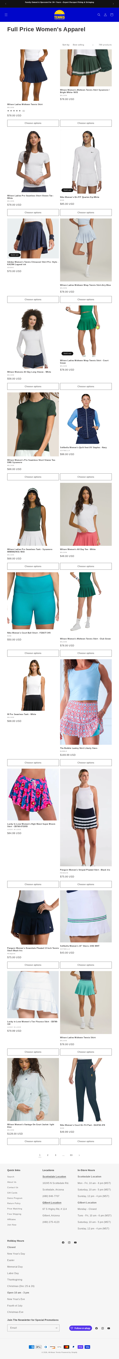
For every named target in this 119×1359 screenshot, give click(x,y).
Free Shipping (14, 1214)
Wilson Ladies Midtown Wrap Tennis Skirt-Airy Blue (85, 285)
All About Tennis (54, 1352)
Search (10, 1177)
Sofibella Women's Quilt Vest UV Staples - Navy (83, 447)
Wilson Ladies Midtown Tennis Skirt (25, 104)
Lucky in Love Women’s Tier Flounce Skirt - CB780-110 (32, 1023)
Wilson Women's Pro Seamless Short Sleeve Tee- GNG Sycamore (31, 461)
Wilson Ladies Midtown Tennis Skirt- (78, 1037)
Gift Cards (12, 1193)
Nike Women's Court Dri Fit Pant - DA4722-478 (82, 1125)
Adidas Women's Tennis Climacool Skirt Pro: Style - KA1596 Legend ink (32, 263)
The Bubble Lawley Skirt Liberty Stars (78, 748)
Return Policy (14, 1203)
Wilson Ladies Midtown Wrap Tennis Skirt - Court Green (84, 361)
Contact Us (12, 1187)
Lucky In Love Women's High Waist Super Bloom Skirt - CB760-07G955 (31, 825)
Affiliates (11, 1219)
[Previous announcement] (5, 4)
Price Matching (14, 1209)
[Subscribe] (56, 1328)
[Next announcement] (113, 4)
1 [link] (40, 1155)
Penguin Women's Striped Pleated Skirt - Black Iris (85, 870)
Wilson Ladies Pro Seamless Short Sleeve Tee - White (30, 197)
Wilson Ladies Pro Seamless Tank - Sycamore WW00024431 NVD (29, 550)
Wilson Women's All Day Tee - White (77, 549)
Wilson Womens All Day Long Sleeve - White (29, 372)
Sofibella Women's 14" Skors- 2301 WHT (79, 946)
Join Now (11, 1225)
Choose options (33, 123)
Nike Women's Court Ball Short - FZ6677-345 (29, 633)
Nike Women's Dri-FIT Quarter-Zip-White (79, 197)
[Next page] (79, 1155)
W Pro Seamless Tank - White (21, 714)
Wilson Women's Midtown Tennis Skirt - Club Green (85, 639)
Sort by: (66, 45)
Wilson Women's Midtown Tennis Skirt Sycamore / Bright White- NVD (85, 91)
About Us (11, 1182)
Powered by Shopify (69, 1352)
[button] (6, 15)
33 (71, 1155)
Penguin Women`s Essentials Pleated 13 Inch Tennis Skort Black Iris (33, 949)
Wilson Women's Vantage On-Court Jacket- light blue (30, 1125)
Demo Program (14, 1198)
